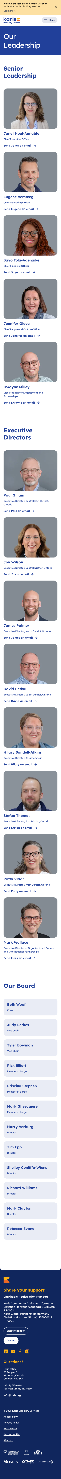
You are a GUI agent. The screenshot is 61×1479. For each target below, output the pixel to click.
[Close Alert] (56, 7)
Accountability (12, 1434)
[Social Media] (6, 1351)
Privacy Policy (11, 1422)
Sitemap (8, 1440)
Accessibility (11, 1416)
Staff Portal (10, 1428)
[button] (49, 20)
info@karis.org (12, 1395)
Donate (11, 1340)
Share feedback (16, 1330)
